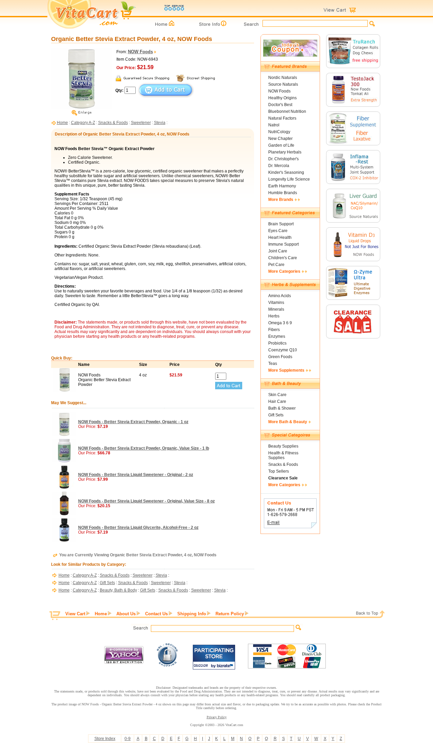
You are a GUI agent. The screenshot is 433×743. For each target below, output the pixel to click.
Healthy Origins (282, 98)
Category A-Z (83, 122)
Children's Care (282, 257)
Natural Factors (282, 118)
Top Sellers (278, 471)
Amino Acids (279, 295)
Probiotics (277, 343)
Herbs (273, 316)
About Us (126, 613)
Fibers (274, 329)
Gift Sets (107, 582)
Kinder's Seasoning (286, 172)
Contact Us (156, 613)
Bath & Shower (282, 408)
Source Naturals (283, 84)
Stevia (159, 122)
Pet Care (276, 264)
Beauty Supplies (283, 446)
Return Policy (229, 613)
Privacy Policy (217, 717)
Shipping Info (191, 613)
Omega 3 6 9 (280, 323)
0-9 (127, 738)
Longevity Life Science (289, 179)
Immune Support (283, 244)
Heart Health (280, 237)
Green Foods (280, 356)
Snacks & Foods (113, 122)
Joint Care (277, 251)
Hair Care (277, 401)
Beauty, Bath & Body (118, 590)
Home (62, 122)
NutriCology (279, 131)
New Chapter (280, 138)
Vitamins (276, 302)
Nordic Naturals (282, 77)
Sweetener (141, 122)
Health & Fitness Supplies (283, 455)
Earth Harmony (282, 186)
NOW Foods (279, 91)
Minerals (276, 309)
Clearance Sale (283, 478)
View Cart (75, 613)
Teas (272, 363)
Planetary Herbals (284, 152)
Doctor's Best (280, 104)
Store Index (104, 738)
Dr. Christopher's (283, 159)
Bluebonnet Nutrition (287, 111)
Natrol (273, 125)
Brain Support (281, 224)
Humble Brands (282, 192)
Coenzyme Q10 (282, 350)
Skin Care (277, 394)
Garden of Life (281, 145)
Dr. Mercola (278, 165)
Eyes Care (278, 230)
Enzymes (276, 336)
